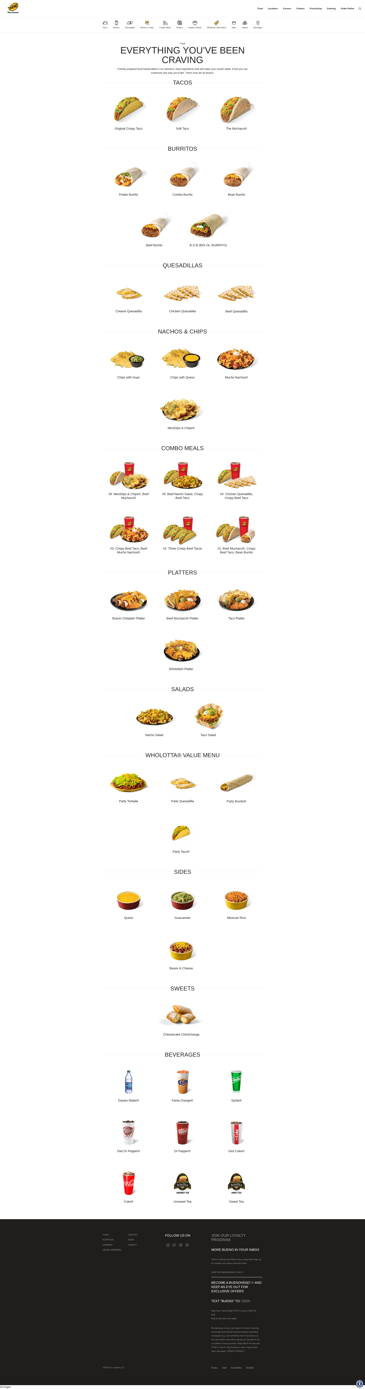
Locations (273, 8)
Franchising (316, 8)
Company (107, 1245)
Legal (224, 1368)
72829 (245, 1301)
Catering (331, 8)
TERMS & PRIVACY (236, 1351)
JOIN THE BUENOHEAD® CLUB (226, 1272)
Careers (287, 8)
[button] (360, 1384)
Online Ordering (112, 1250)
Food (260, 8)
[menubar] (182, 25)
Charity (132, 1245)
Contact (300, 8)
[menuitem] (105, 25)
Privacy (214, 1368)
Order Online (347, 8)
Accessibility (236, 1368)
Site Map (249, 1368)
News (131, 1240)
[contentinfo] (182, 1302)
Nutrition (108, 1240)
